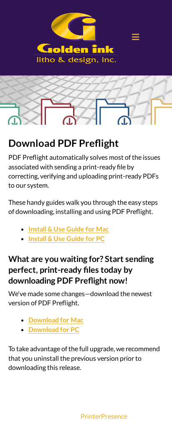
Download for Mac (55, 320)
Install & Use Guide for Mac (68, 229)
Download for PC (53, 329)
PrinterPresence (104, 416)
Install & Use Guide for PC (66, 238)
